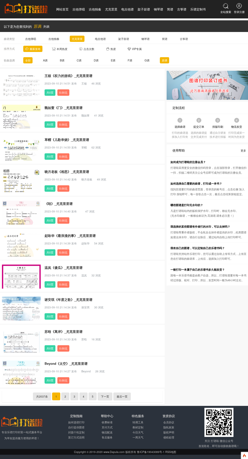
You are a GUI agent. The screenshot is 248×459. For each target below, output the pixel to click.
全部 (28, 60)
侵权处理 (168, 437)
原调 (164, 60)
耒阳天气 (182, 457)
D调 (96, 60)
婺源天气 (217, 457)
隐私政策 (168, 427)
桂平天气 (5, 457)
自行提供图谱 (76, 427)
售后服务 (107, 437)
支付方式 (107, 427)
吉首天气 (136, 457)
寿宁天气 (229, 457)
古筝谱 (181, 9)
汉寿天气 (170, 457)
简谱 (170, 9)
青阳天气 (240, 457)
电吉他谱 (127, 9)
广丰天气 (205, 457)
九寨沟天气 (88, 457)
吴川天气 (51, 457)
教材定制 (138, 427)
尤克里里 (111, 9)
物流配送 (107, 432)
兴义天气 (124, 457)
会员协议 (168, 422)
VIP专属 (137, 49)
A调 (45, 60)
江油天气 (112, 457)
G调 (147, 60)
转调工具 (138, 422)
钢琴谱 (158, 9)
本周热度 (62, 49)
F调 (130, 60)
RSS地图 (170, 452)
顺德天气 (63, 457)
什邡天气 (75, 457)
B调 (62, 60)
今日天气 (138, 432)
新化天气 (159, 457)
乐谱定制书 (198, 9)
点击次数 (89, 49)
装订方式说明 (76, 437)
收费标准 (107, 422)
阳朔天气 (17, 457)
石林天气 (28, 457)
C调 (79, 60)
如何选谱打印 (76, 422)
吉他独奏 (95, 9)
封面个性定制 (76, 432)
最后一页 (122, 396)
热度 (113, 49)
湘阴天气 (147, 457)
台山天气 (40, 457)
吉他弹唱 (78, 9)
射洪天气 (101, 457)
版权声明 (168, 432)
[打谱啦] (26, 9)
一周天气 (138, 437)
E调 (113, 60)
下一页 (105, 396)
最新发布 (35, 49)
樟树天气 (194, 457)
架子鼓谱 (144, 9)
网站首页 (62, 9)
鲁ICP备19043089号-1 (150, 452)
